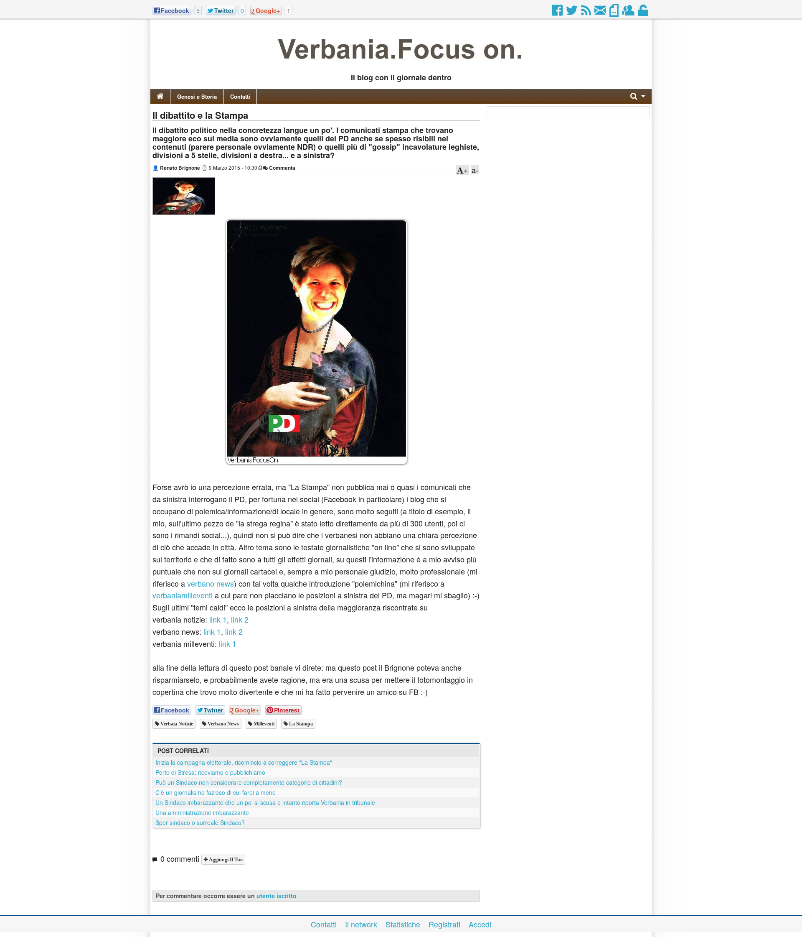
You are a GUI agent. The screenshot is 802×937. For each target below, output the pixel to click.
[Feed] (586, 12)
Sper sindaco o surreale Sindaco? (200, 822)
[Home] (160, 96)
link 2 (240, 619)
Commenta (281, 167)
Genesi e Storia (197, 96)
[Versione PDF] (614, 12)
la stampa (300, 723)
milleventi (263, 723)
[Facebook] (558, 12)
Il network (361, 924)
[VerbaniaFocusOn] (401, 64)
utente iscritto (276, 895)
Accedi (480, 924)
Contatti (240, 96)
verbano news (210, 583)
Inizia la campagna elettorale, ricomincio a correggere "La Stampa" (243, 762)
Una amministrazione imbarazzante (202, 812)
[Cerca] (638, 96)
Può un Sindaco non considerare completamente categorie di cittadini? (248, 782)
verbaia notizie (176, 723)
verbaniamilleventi (182, 595)
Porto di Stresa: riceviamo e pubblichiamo (210, 772)
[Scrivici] (600, 12)
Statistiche (403, 924)
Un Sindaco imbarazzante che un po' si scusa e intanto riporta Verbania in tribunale (265, 802)
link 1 (218, 619)
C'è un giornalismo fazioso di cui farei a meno (215, 792)
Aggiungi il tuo (225, 859)
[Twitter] (572, 12)
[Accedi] (644, 12)
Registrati (444, 924)
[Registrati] (629, 12)
